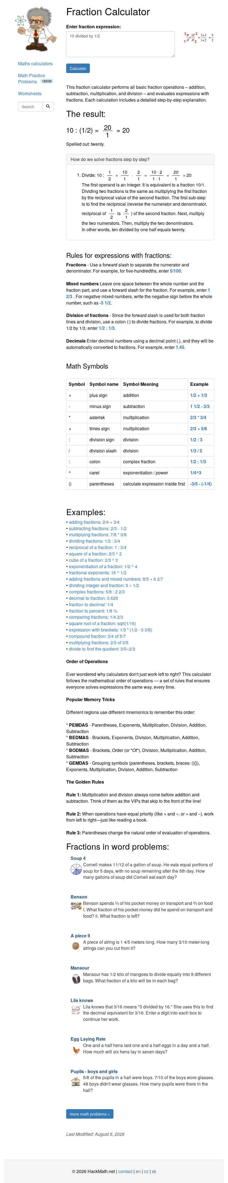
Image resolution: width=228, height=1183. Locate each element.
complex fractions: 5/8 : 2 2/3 (97, 591)
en (138, 1171)
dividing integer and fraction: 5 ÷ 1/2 (104, 585)
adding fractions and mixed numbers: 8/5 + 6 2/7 (116, 579)
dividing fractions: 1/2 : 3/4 (94, 541)
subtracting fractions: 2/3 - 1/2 (98, 528)
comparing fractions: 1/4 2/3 (96, 617)
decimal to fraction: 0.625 (93, 598)
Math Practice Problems (35, 78)
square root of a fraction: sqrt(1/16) (102, 623)
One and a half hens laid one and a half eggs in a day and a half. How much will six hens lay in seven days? (140, 1045)
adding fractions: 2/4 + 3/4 (94, 522)
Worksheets (29, 93)
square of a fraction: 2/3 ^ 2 (95, 553)
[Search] (48, 106)
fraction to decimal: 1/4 (91, 604)
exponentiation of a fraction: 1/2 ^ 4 (103, 566)
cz (146, 1171)
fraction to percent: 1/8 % (93, 611)
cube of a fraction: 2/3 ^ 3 (93, 560)
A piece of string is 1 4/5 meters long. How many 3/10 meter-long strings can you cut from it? (140, 942)
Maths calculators (35, 63)
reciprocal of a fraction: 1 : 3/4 (98, 547)
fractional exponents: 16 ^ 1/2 (98, 572)
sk (154, 1171)
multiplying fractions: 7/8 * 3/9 (98, 534)
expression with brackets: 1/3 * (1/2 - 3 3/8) (110, 629)
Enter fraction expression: (93, 27)
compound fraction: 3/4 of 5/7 (97, 636)
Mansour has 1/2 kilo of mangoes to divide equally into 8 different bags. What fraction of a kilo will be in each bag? (141, 974)
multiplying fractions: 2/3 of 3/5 (98, 642)
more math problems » (90, 1114)
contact (125, 1171)
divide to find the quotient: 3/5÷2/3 (102, 649)
